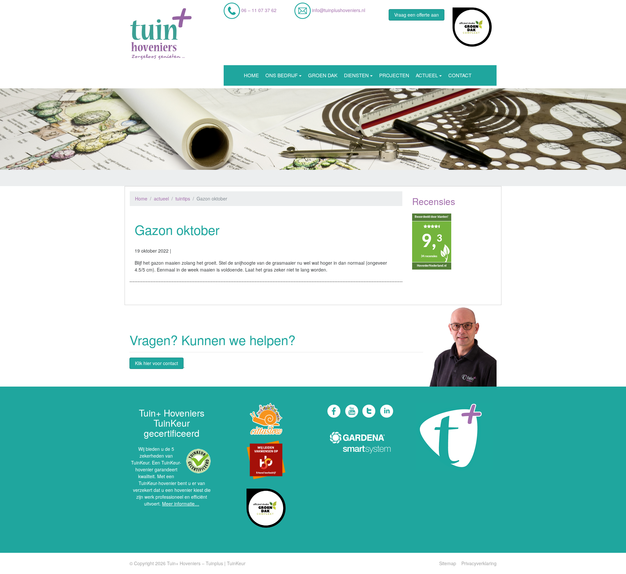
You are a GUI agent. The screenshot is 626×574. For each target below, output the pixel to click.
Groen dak (322, 75)
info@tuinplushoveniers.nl (338, 10)
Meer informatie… (180, 503)
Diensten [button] (356, 75)
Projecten (394, 75)
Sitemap (447, 563)
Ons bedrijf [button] (281, 75)
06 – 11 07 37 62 (258, 10)
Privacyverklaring (479, 563)
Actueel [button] (427, 75)
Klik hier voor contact (156, 363)
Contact (459, 75)
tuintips (182, 198)
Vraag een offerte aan (416, 14)
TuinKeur (236, 563)
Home (251, 75)
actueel (161, 198)
